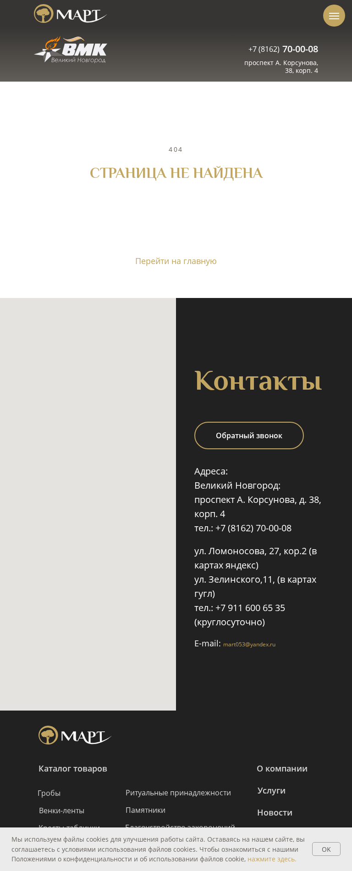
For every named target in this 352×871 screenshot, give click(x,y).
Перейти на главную (176, 260)
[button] (249, 435)
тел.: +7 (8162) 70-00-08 (243, 528)
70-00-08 (300, 49)
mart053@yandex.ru (249, 644)
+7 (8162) (264, 49)
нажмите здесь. (272, 858)
